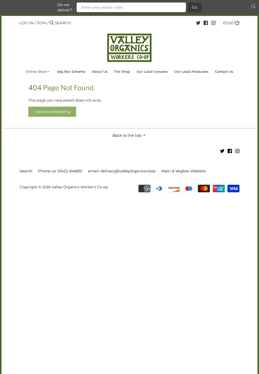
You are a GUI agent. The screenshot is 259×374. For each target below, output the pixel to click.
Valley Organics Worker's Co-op (80, 187)
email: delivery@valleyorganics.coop (122, 171)
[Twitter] (198, 23)
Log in (26, 22)
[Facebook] (206, 23)
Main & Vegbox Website (183, 171)
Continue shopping (52, 111)
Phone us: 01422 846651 (60, 171)
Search (25, 171)
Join (41, 22)
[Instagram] (213, 23)
